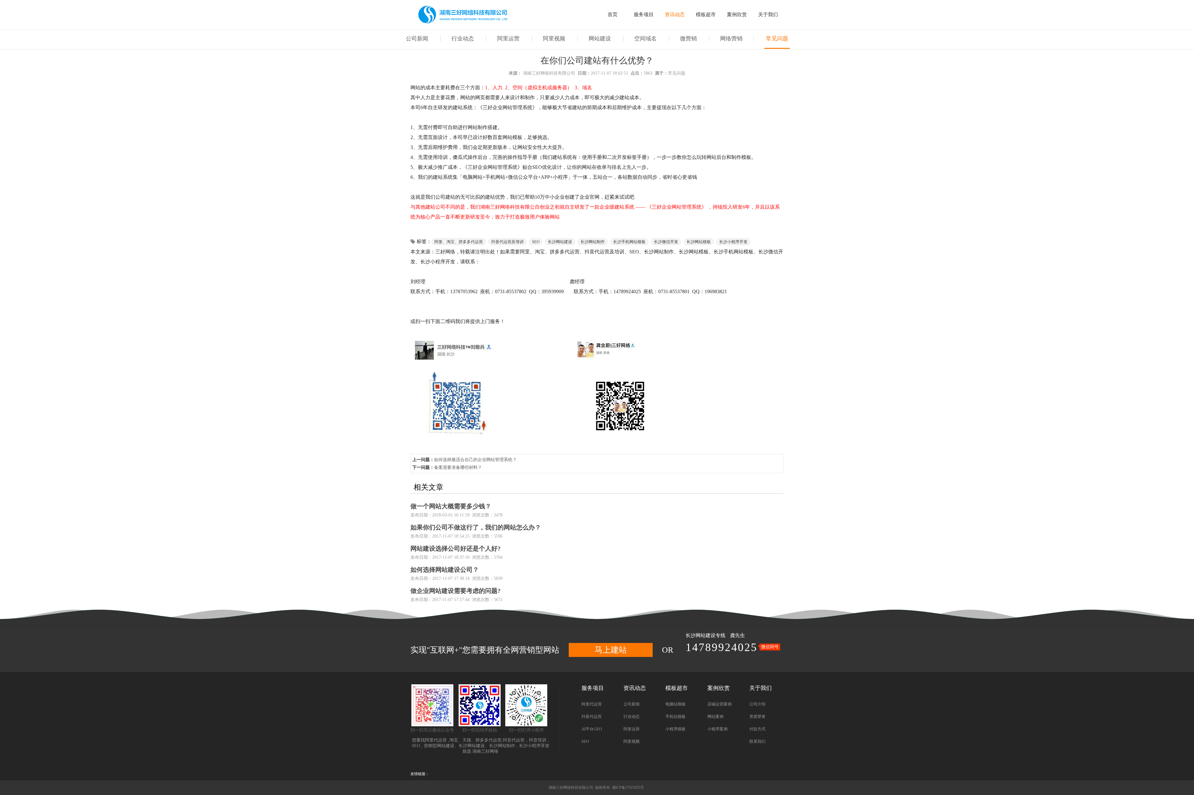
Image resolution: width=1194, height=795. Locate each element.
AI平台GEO (591, 729)
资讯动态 (675, 14)
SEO (416, 745)
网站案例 (715, 716)
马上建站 (611, 649)
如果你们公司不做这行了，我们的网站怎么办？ (475, 527)
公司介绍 (757, 704)
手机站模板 (675, 716)
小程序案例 (717, 729)
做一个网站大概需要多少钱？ (450, 506)
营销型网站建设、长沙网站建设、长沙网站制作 (469, 745)
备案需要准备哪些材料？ (458, 467)
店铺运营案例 (719, 704)
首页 (613, 14)
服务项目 (644, 14)
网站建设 (600, 38)
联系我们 (757, 741)
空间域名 (645, 38)
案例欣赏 (737, 14)
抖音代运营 (514, 740)
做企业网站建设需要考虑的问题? (455, 590)
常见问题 (777, 38)
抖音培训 (537, 740)
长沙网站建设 (700, 635)
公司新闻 (417, 38)
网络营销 (731, 38)
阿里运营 (508, 38)
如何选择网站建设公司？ (444, 569)
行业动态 (462, 38)
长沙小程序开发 (534, 745)
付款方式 (757, 729)
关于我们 (768, 14)
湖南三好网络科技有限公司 (549, 73)
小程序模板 (675, 729)
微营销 (688, 38)
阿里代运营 (436, 740)
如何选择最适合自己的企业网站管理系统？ (475, 459)
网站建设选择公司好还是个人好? (455, 548)
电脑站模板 (675, 704)
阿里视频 (554, 38)
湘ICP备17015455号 (628, 787)
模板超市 (706, 14)
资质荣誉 (757, 716)
